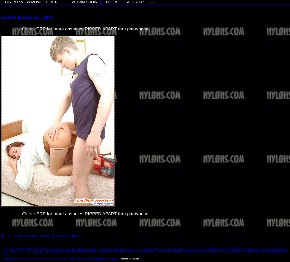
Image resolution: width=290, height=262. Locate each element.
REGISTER (135, 2)
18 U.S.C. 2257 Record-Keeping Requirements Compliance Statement (41, 236)
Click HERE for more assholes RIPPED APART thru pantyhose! (86, 28)
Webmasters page (130, 259)
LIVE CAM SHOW (83, 2)
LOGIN (111, 2)
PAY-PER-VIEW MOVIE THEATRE (32, 2)
